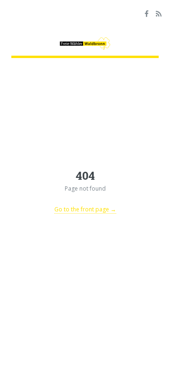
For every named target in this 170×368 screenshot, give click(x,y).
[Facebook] (146, 14)
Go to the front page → (85, 209)
